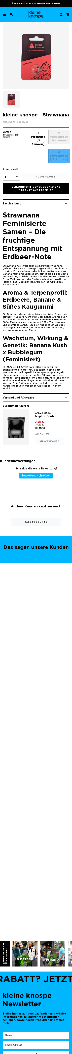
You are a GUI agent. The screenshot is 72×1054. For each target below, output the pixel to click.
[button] (11, 14)
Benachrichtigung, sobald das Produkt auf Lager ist (36, 188)
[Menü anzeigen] (4, 14)
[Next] (67, 3)
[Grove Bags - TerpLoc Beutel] (16, 427)
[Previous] (4, 3)
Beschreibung (12, 203)
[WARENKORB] (67, 14)
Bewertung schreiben (36, 475)
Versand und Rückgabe (18, 397)
